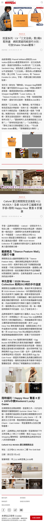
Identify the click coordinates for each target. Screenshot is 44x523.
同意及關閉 (36, 518)
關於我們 (4, 498)
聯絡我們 (4, 501)
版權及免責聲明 (25, 501)
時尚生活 (22, 34)
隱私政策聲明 (6, 505)
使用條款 (23, 498)
